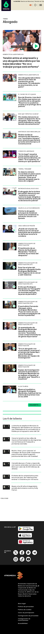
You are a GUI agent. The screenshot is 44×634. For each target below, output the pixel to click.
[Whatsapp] (28, 554)
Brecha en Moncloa (27, 1)
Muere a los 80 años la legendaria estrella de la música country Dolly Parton (25, 488)
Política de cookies (24, 609)
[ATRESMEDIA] (22, 576)
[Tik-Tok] (22, 561)
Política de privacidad (26, 606)
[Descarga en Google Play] (26, 531)
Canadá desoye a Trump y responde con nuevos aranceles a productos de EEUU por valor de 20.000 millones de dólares (26, 466)
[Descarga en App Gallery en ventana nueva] (26, 544)
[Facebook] (21, 554)
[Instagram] (15, 561)
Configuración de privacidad (28, 615)
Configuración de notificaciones (24, 619)
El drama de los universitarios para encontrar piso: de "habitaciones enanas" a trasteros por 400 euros (25, 477)
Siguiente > (34, 405)
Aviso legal (22, 603)
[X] (15, 554)
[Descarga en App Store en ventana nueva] (25, 537)
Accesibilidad (22, 623)
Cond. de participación (26, 612)
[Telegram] (34, 554)
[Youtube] (28, 561)
